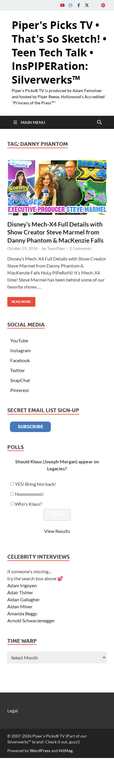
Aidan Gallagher (23, 599)
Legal (12, 710)
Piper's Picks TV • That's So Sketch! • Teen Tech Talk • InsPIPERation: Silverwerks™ (59, 52)
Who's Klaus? (28, 504)
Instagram (20, 350)
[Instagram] (70, 5)
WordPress (40, 750)
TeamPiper (56, 248)
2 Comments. (81, 248)
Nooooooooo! (29, 494)
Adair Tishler (20, 592)
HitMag (65, 750)
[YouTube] (62, 5)
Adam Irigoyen (22, 585)
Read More (19, 300)
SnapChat (20, 380)
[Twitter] (86, 5)
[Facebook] (78, 5)
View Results (57, 531)
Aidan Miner (19, 606)
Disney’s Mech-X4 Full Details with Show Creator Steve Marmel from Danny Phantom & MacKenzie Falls (55, 232)
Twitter (17, 370)
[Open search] (99, 122)
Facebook (20, 360)
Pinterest (19, 390)
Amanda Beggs (22, 613)
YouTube (19, 340)
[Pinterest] (103, 5)
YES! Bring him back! (35, 484)
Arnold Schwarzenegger (31, 620)
